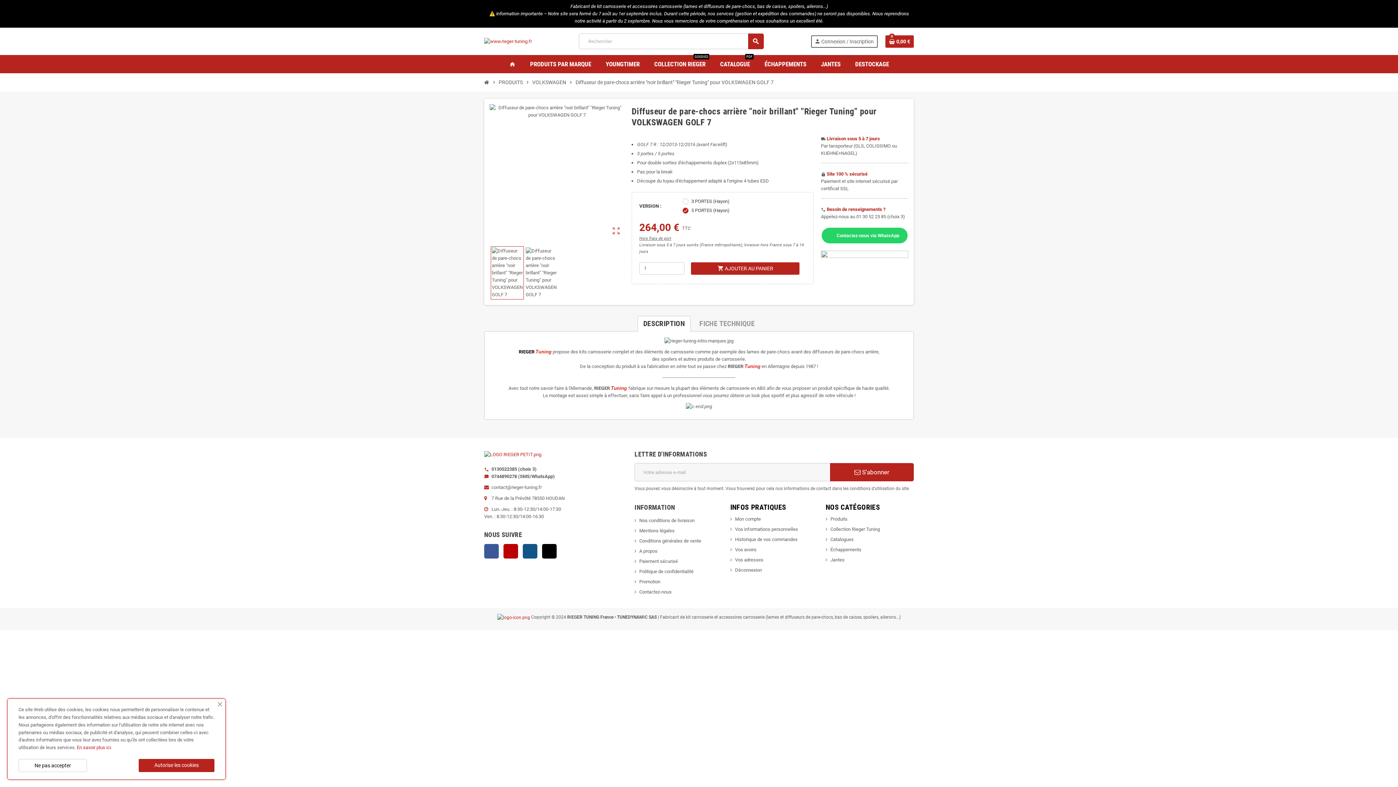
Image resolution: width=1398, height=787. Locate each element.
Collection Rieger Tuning (855, 529)
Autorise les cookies (176, 765)
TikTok (549, 551)
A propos (648, 551)
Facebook (491, 551)
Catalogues (842, 539)
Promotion (649, 581)
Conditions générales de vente (670, 541)
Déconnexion (748, 570)
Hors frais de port (655, 238)
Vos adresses (749, 560)
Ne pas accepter (53, 765)
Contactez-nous (655, 592)
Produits (839, 519)
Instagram (530, 551)
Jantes (837, 560)
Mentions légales (657, 530)
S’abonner (875, 472)
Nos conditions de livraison (667, 520)
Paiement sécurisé (658, 561)
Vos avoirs (746, 549)
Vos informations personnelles (766, 529)
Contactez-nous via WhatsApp (868, 235)
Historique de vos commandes (766, 539)
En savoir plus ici (94, 747)
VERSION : (650, 206)
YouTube (510, 551)
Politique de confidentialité (666, 571)
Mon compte (748, 519)
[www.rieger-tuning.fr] (508, 41)
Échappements (845, 549)
